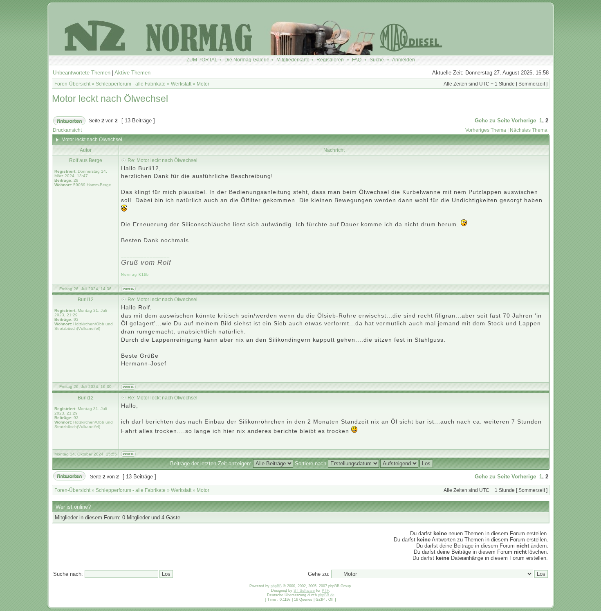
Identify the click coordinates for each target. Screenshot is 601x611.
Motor (203, 84)
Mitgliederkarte (292, 60)
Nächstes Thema (528, 130)
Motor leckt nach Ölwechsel (110, 98)
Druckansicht (67, 130)
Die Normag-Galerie (246, 60)
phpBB (276, 586)
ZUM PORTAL (202, 60)
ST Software (304, 590)
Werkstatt (181, 84)
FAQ (356, 60)
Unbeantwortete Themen (81, 73)
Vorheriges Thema (485, 130)
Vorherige (523, 120)
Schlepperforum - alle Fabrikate (131, 84)
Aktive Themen (132, 73)
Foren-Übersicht (72, 84)
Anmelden (403, 60)
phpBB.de (326, 595)
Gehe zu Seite (492, 120)
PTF (325, 590)
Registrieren (330, 60)
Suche (377, 60)
